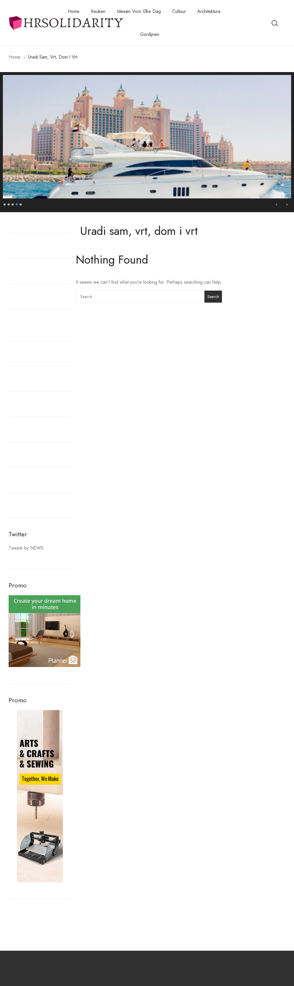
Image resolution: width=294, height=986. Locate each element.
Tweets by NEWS (26, 548)
